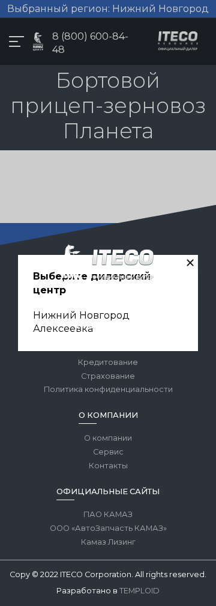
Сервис (108, 451)
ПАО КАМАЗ (108, 514)
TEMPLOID (139, 590)
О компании (108, 437)
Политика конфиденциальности (108, 389)
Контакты (108, 465)
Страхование (108, 376)
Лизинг (108, 348)
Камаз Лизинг (108, 541)
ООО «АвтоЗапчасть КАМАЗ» (108, 528)
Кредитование (108, 362)
